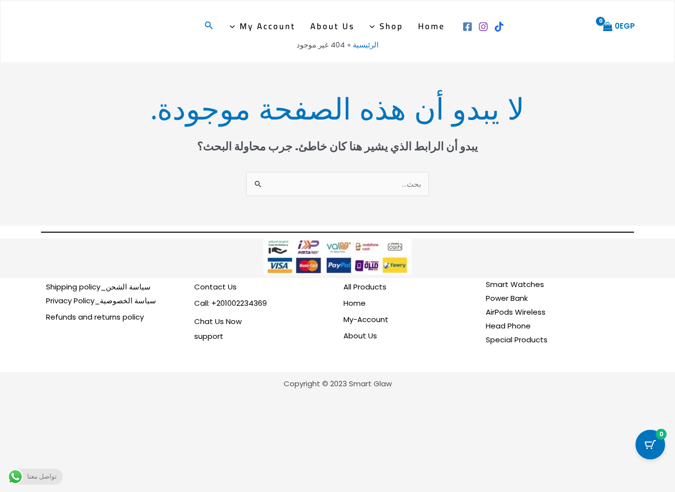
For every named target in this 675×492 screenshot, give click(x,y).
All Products (364, 287)
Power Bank (507, 298)
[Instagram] (483, 27)
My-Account (365, 319)
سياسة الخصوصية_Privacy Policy (101, 300)
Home (431, 26)
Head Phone (508, 326)
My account (267, 26)
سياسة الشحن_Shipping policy (98, 287)
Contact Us (215, 287)
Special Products (517, 339)
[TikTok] (499, 27)
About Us (332, 26)
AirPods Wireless (516, 312)
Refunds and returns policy (95, 317)
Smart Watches (515, 284)
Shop (391, 26)
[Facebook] (467, 27)
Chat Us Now (218, 321)
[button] (375, 26)
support (208, 336)
